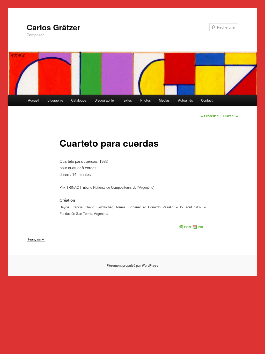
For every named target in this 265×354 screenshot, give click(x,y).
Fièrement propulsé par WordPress (132, 265)
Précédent (209, 116)
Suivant (230, 116)
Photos (145, 100)
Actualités (185, 100)
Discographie (104, 100)
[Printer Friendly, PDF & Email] (190, 226)
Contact (207, 100)
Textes (127, 100)
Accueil (33, 100)
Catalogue (78, 100)
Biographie (55, 100)
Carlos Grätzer (53, 27)
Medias (164, 100)
